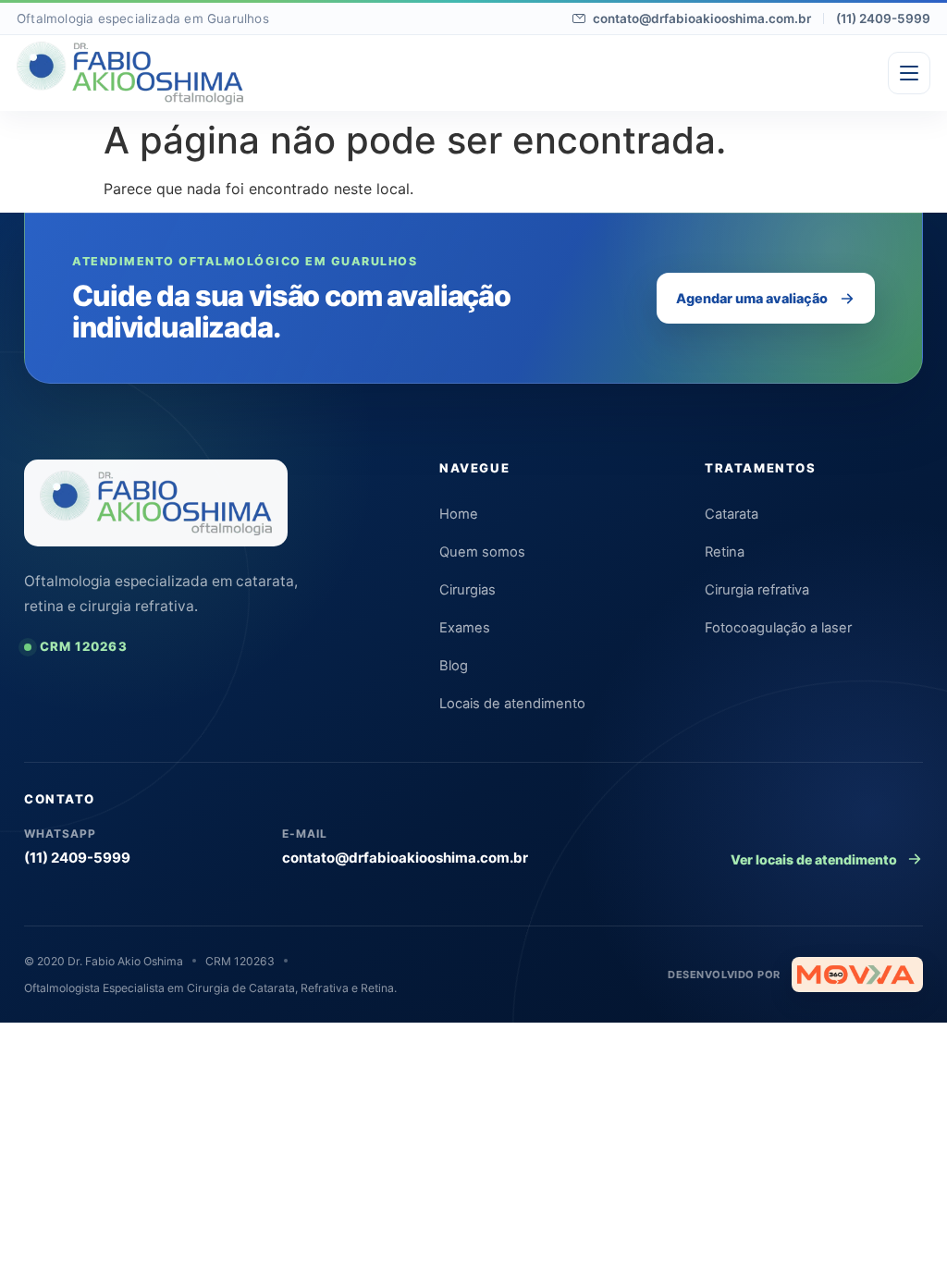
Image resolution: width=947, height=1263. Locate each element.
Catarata (731, 514)
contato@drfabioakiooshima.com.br (702, 18)
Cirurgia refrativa (757, 590)
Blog (453, 665)
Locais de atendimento (512, 703)
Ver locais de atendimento (814, 859)
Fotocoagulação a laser (778, 627)
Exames (464, 627)
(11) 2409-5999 (883, 18)
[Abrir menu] (909, 73)
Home (458, 514)
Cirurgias (467, 590)
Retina (724, 552)
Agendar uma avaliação (752, 298)
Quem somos (482, 552)
